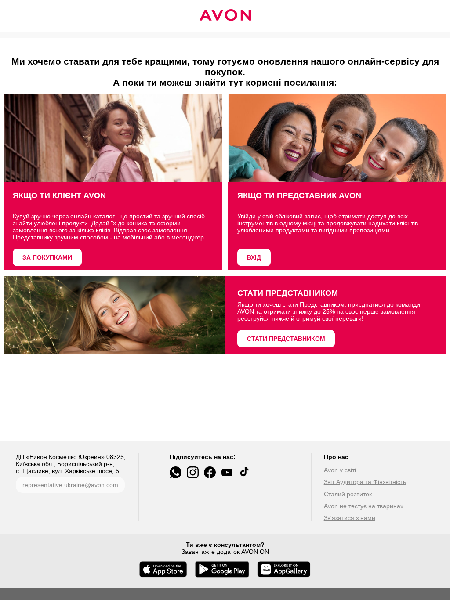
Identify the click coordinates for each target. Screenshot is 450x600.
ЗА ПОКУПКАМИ (47, 257)
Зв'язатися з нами (349, 517)
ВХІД (254, 257)
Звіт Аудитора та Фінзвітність (365, 481)
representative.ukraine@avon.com (70, 484)
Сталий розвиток (348, 494)
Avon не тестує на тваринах (363, 506)
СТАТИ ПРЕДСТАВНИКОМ (286, 338)
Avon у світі (340, 469)
